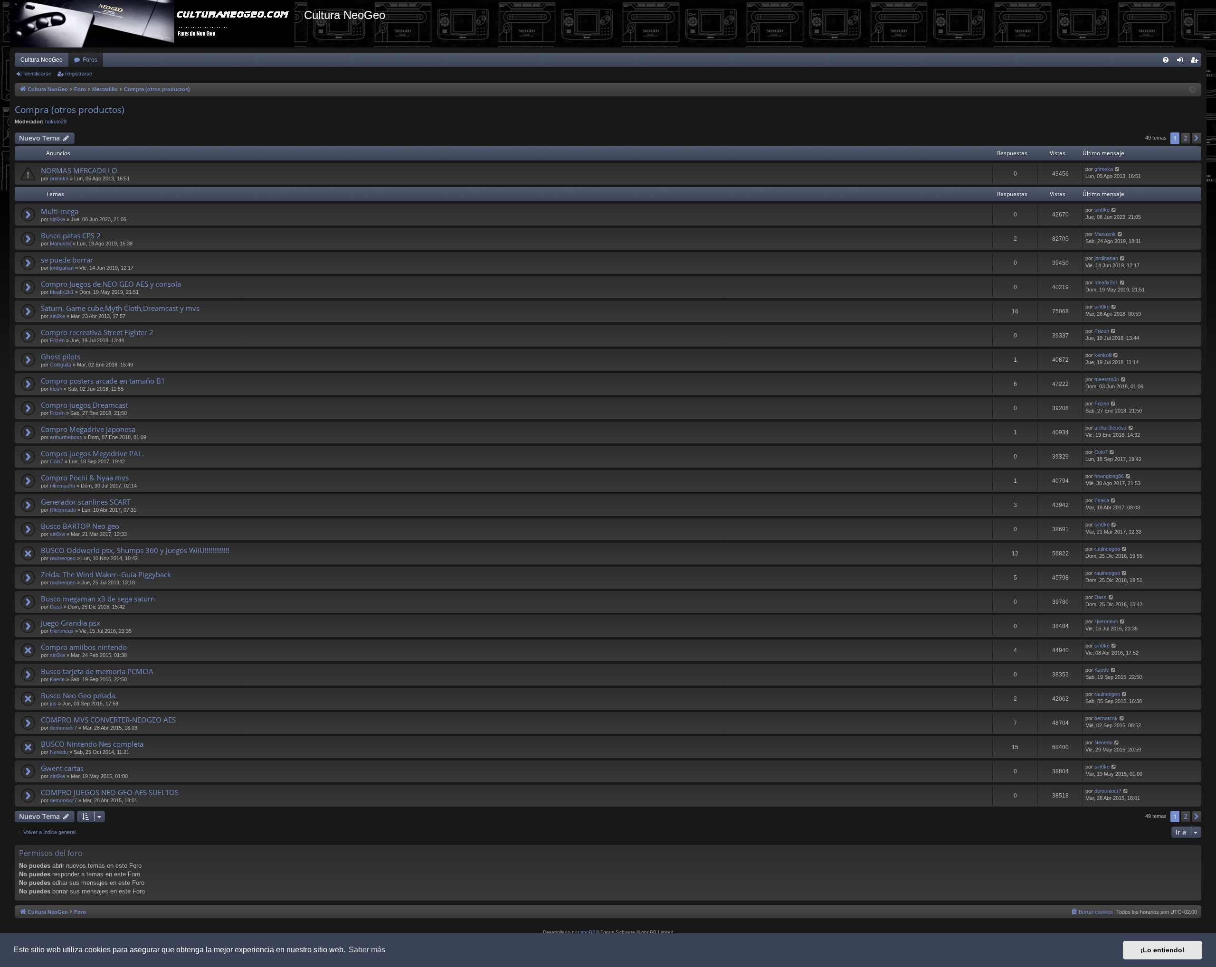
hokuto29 (55, 121)
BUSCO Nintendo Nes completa (92, 744)
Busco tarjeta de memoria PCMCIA (97, 671)
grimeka (59, 178)
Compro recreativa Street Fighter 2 (97, 332)
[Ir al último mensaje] (1117, 169)
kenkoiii (1103, 355)
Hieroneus (62, 631)
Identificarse (37, 73)
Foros (90, 59)
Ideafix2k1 (62, 292)
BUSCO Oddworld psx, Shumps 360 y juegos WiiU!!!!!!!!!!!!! (135, 550)
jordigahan (62, 268)
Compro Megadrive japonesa (88, 429)
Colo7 (56, 461)
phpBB (588, 932)
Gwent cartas (62, 768)
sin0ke (57, 219)
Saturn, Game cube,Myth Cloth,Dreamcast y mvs (120, 308)
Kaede (57, 679)
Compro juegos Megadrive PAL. (92, 453)
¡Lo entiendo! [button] (1162, 950)
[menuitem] (1166, 60)
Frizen (57, 340)
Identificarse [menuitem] (1182, 61)
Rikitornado (63, 510)
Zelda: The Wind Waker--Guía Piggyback (106, 574)
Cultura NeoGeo (41, 59)
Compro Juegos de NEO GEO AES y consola (111, 284)
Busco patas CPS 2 (71, 235)
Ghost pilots (60, 356)
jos (53, 703)
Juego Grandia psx (70, 623)
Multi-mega (59, 211)
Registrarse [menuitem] (1196, 61)
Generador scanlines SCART (86, 502)
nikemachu (62, 485)
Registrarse (78, 73)
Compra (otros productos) (69, 109)
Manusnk (60, 243)
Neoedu (59, 752)
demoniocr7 (63, 728)
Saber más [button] (367, 950)
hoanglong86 (1109, 476)
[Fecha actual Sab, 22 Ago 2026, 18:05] (1192, 89)
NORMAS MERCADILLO (79, 170)
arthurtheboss (66, 437)
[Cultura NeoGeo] (157, 23)
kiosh (56, 389)
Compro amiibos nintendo (84, 647)
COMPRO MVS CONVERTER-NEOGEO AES (108, 719)
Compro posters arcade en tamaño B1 (103, 380)
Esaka (1101, 500)
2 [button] (1186, 137)
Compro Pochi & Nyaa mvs (85, 477)
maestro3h (1106, 379)
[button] (1196, 138)
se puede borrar (67, 259)
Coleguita (60, 364)
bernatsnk (1106, 718)
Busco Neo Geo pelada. (79, 695)
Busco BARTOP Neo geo (80, 526)
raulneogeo (63, 558)
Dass (56, 607)
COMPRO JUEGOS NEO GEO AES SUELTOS (110, 792)
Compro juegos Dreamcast (84, 405)
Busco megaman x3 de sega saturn (98, 598)
